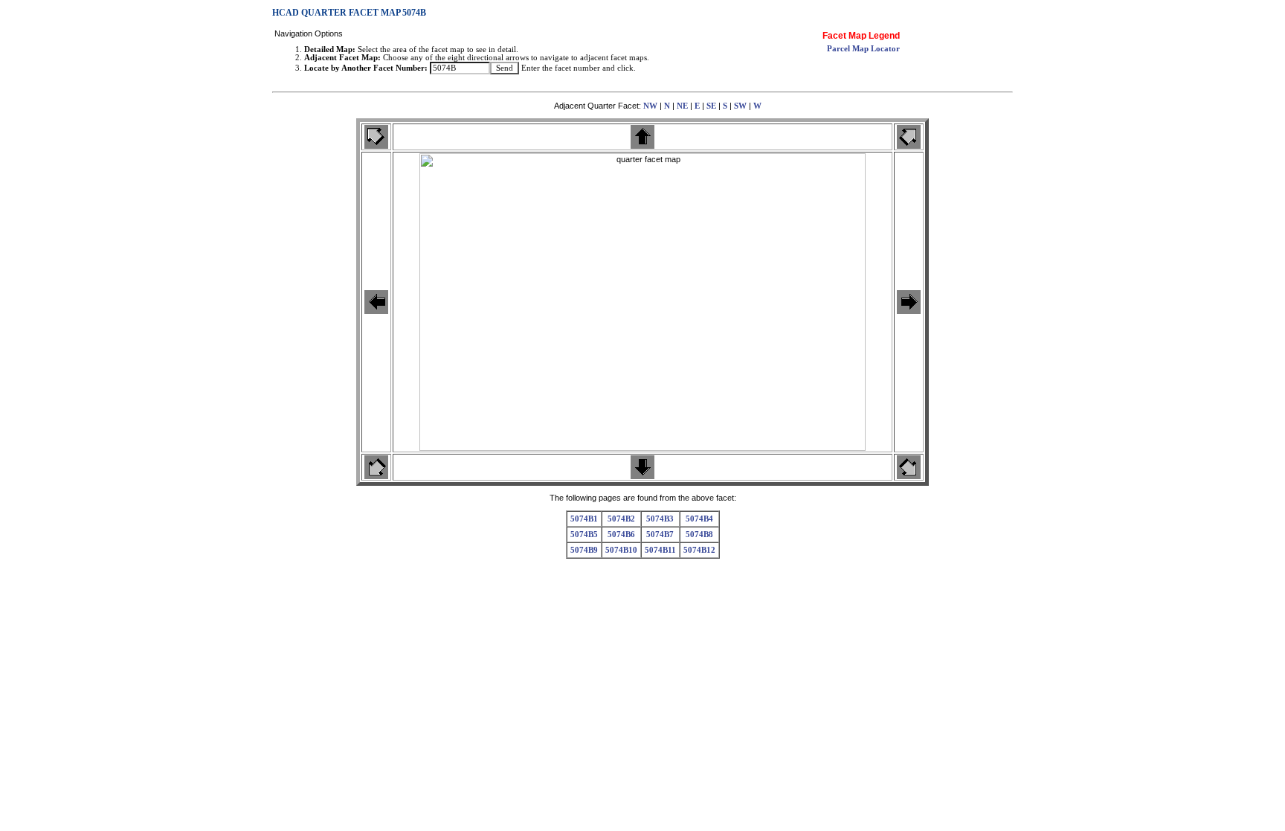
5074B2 (621, 519)
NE (682, 106)
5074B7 (660, 534)
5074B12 (699, 550)
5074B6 (621, 534)
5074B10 (621, 550)
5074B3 (660, 519)
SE (711, 106)
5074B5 (584, 534)
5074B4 (699, 519)
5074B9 (584, 550)
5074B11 (660, 550)
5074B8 (699, 534)
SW (740, 106)
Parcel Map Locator (863, 49)
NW (650, 106)
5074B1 (584, 519)
